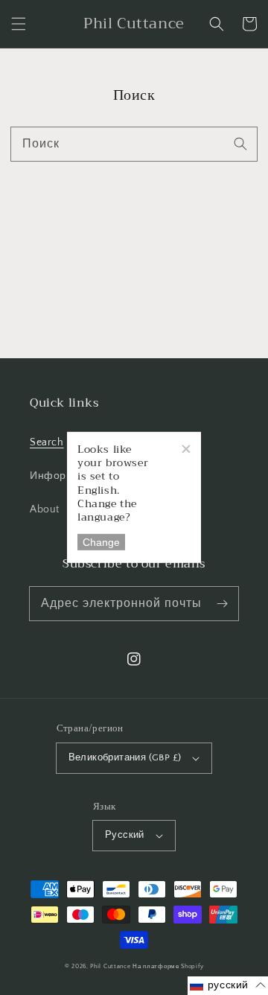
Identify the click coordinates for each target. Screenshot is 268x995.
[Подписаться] (221, 603)
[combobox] (134, 144)
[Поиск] (240, 143)
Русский (124, 835)
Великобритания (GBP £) (125, 757)
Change (101, 542)
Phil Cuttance (111, 966)
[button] (18, 23)
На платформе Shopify (168, 966)
